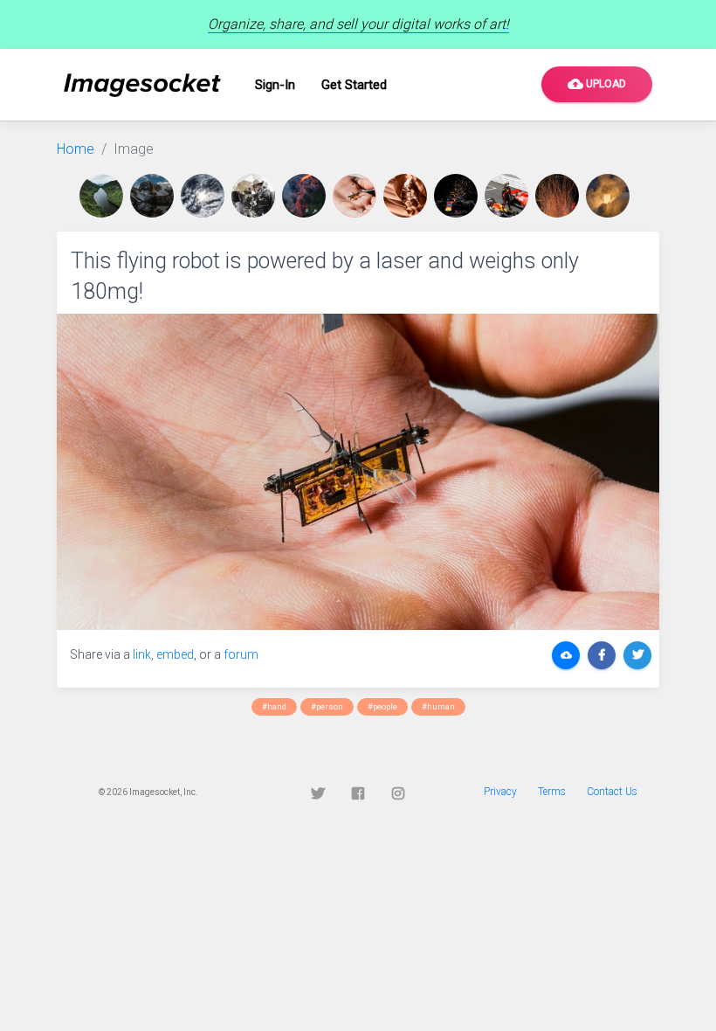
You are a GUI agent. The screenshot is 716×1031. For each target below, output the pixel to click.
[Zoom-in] (358, 472)
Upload (597, 84)
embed (175, 654)
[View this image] (104, 196)
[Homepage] (142, 85)
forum (241, 654)
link (142, 654)
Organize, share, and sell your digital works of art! (358, 24)
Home (75, 149)
